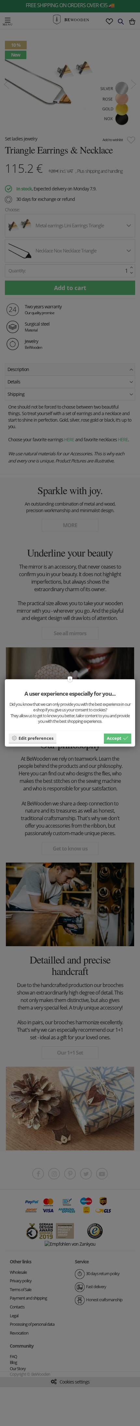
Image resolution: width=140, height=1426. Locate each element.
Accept (114, 738)
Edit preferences (36, 738)
